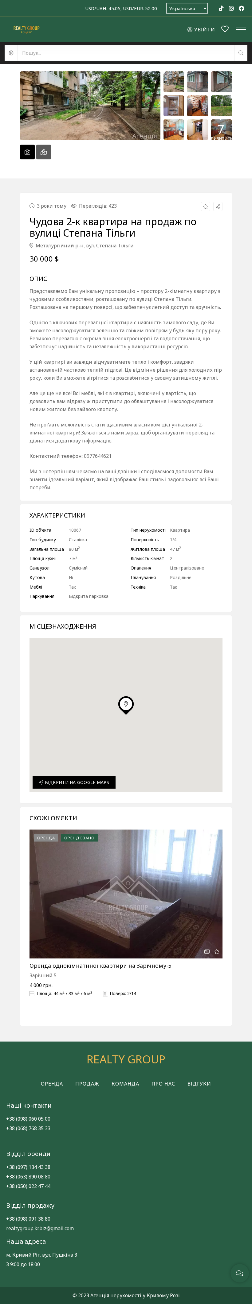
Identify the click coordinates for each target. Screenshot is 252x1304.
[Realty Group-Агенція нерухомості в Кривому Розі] (26, 29)
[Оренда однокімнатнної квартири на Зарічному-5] (126, 894)
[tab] (27, 152)
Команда (125, 1083)
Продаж (87, 1083)
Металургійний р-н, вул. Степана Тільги (84, 245)
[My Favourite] (225, 29)
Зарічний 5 (43, 975)
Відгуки (199, 1083)
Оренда (52, 1083)
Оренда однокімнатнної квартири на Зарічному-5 (100, 965)
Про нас (163, 1083)
